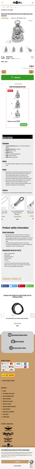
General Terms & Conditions (8, 411)
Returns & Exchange (7, 404)
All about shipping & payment (8, 380)
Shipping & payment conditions (9, 406)
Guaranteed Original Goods (19, 335)
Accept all (17, 461)
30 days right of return (19, 348)
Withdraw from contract (8, 401)
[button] (3, 72)
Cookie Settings (6, 417)
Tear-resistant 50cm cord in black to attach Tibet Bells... (17, 318)
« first (3, 7)
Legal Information (6, 409)
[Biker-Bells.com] (17, 2)
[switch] (31, 467)
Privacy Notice (6, 414)
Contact (4, 391)
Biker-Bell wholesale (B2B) (8, 396)
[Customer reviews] (5, 18)
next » (11, 7)
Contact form (7, 261)
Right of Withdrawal (7, 398)
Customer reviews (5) (11, 278)
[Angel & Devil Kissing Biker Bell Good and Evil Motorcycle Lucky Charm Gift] (17, 31)
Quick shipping (19, 342)
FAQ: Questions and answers (8, 393)
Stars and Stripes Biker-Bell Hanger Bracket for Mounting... (17, 213)
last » (16, 7)
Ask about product (18, 83)
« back (7, 7)
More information (17, 466)
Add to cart (17, 77)
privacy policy (12, 456)
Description (7, 137)
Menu (2, 2)
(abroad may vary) (17, 58)
